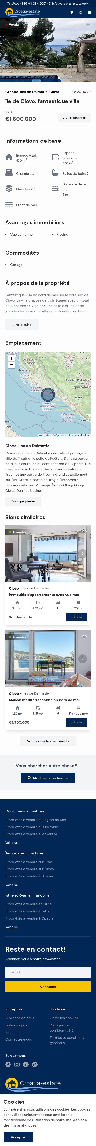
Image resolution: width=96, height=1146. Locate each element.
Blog (9, 1032)
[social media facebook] (8, 1064)
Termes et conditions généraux (67, 1040)
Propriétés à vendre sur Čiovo (29, 869)
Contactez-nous (18, 1039)
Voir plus (11, 843)
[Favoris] (71, 12)
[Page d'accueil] (23, 12)
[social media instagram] (17, 1064)
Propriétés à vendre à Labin (27, 911)
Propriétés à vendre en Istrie (28, 904)
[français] (80, 12)
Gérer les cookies (64, 1018)
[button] (48, 395)
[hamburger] (89, 12)
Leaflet (46, 435)
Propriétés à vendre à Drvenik (29, 876)
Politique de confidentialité (61, 1028)
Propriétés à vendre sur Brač (28, 862)
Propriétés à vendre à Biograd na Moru (36, 820)
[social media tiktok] (34, 1064)
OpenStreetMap (65, 435)
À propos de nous (19, 1018)
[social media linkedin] (25, 1064)
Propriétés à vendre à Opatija (29, 918)
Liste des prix (16, 1025)
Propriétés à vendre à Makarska (31, 834)
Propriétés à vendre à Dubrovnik (31, 827)
